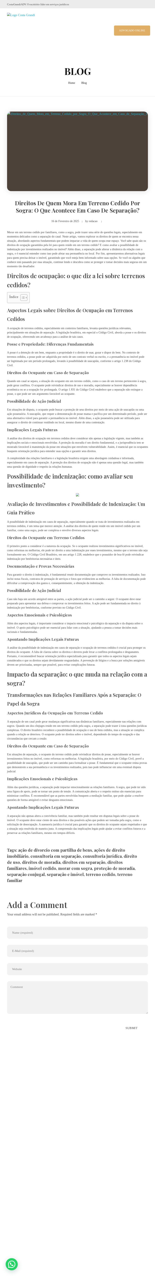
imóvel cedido (42, 868)
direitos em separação (83, 862)
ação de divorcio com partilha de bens (55, 850)
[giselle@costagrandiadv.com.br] (9, 1152)
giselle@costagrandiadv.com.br (34, 1152)
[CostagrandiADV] (24, 30)
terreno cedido (100, 874)
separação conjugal (26, 874)
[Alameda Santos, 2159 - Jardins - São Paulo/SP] (10, 1131)
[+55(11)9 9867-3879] (9, 1141)
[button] (12, 1264)
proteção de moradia (114, 868)
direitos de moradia (41, 862)
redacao (93, 221)
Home (71, 82)
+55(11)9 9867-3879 (27, 1142)
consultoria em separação (55, 856)
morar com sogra (75, 868)
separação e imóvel (65, 874)
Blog (84, 82)
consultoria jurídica (102, 856)
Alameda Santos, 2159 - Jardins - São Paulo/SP (45, 1131)
